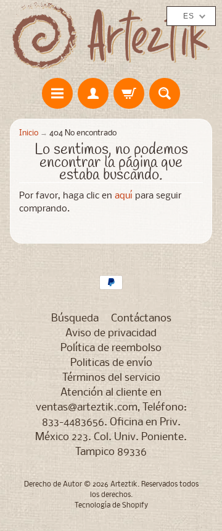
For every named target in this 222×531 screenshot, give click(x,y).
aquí (124, 196)
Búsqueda (75, 319)
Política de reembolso (111, 348)
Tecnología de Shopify (111, 505)
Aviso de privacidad (111, 333)
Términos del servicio (111, 378)
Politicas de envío (111, 363)
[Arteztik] (111, 36)
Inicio (28, 133)
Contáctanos (141, 319)
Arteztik (124, 484)
